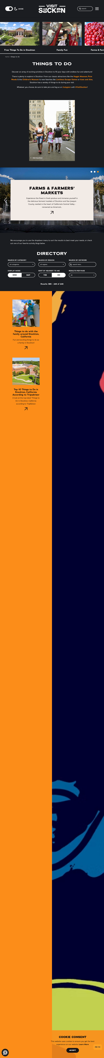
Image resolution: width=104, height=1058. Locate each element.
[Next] (98, 33)
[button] (97, 1047)
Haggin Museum (80, 76)
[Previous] (5, 200)
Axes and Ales (86, 79)
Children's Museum (30, 79)
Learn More (84, 1044)
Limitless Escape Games (66, 79)
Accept (72, 1050)
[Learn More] (51, 208)
